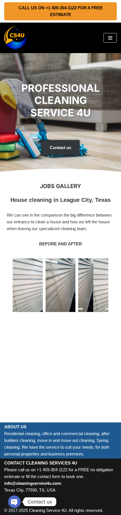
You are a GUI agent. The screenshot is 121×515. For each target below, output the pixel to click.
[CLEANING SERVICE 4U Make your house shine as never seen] (15, 38)
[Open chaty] (14, 502)
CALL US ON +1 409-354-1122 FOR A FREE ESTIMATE (61, 11)
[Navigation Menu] (110, 38)
